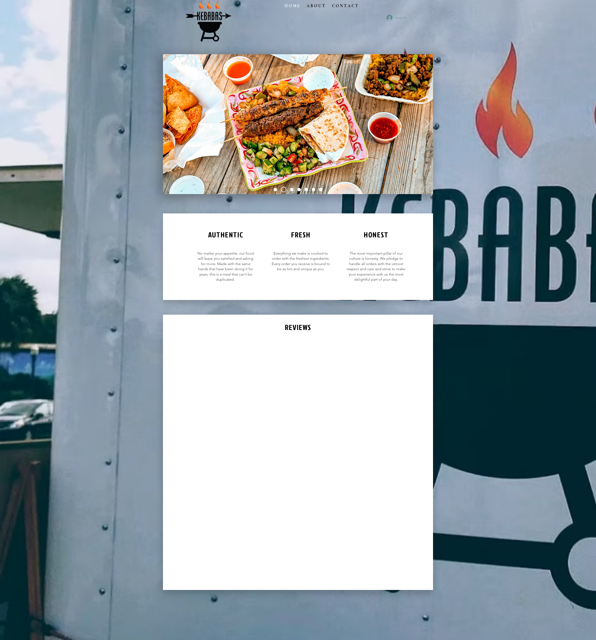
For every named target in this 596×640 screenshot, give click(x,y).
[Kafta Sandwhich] (313, 189)
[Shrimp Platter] (291, 189)
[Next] (427, 124)
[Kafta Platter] (299, 189)
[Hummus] (320, 189)
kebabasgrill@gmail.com (192, 297)
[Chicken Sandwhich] (306, 189)
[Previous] (168, 124)
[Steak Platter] (282, 189)
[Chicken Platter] (275, 189)
